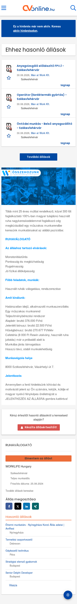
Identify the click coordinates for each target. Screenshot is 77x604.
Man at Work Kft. (40, 75)
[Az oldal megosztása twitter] (17, 506)
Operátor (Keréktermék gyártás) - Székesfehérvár (42, 97)
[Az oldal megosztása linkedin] (26, 506)
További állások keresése (19, 490)
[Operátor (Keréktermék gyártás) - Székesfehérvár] (9, 98)
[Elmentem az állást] (9, 77)
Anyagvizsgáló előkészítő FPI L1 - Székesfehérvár (40, 68)
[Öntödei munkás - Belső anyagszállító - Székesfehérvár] (9, 127)
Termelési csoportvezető (19, 539)
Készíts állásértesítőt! (41, 427)
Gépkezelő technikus (17, 550)
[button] (69, 28)
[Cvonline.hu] (38, 6)
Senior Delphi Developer (19, 572)
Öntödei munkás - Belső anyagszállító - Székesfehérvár (44, 126)
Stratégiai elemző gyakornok (21, 561)
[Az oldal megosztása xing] (35, 506)
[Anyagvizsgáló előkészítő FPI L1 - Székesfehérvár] (9, 69)
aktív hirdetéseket (25, 31)
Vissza (13, 585)
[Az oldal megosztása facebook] (9, 506)
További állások (38, 157)
